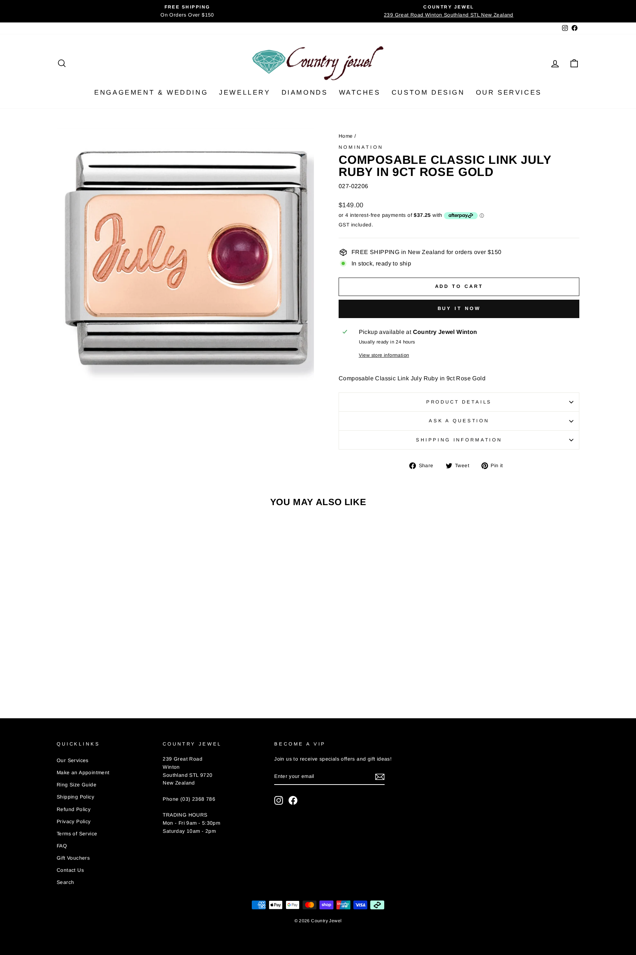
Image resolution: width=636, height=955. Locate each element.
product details (459, 402)
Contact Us (70, 870)
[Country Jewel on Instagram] (278, 800)
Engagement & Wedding (151, 92)
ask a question (459, 420)
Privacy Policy (74, 821)
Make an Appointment (83, 772)
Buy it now (459, 308)
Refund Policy (74, 809)
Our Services (509, 92)
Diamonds (305, 92)
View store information (384, 355)
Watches (360, 92)
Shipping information (459, 440)
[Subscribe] (380, 777)
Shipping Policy (75, 797)
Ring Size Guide (76, 784)
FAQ (62, 846)
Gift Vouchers (73, 858)
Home (346, 136)
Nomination (361, 147)
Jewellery (244, 92)
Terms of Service (77, 833)
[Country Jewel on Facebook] (293, 800)
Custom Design (428, 92)
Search (65, 882)
